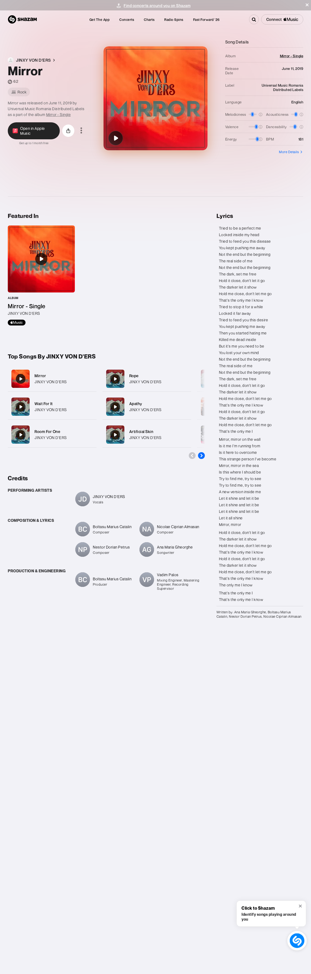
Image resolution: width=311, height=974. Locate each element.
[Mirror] (115, 138)
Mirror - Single (58, 114)
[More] (90, 378)
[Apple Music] (17, 322)
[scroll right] (201, 455)
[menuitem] (100, 19)
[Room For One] (52, 434)
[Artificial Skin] (147, 434)
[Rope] (147, 378)
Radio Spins (173, 19)
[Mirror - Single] (41, 275)
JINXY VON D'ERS (51, 381)
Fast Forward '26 (206, 19)
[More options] (81, 130)
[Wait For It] (52, 406)
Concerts (126, 19)
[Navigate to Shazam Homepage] (22, 19)
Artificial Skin (141, 431)
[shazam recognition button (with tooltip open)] (297, 941)
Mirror (40, 375)
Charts (149, 19)
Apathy (135, 403)
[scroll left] (192, 455)
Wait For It (44, 403)
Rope (134, 375)
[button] (307, 4)
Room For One (47, 431)
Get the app (99, 19)
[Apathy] (147, 406)
